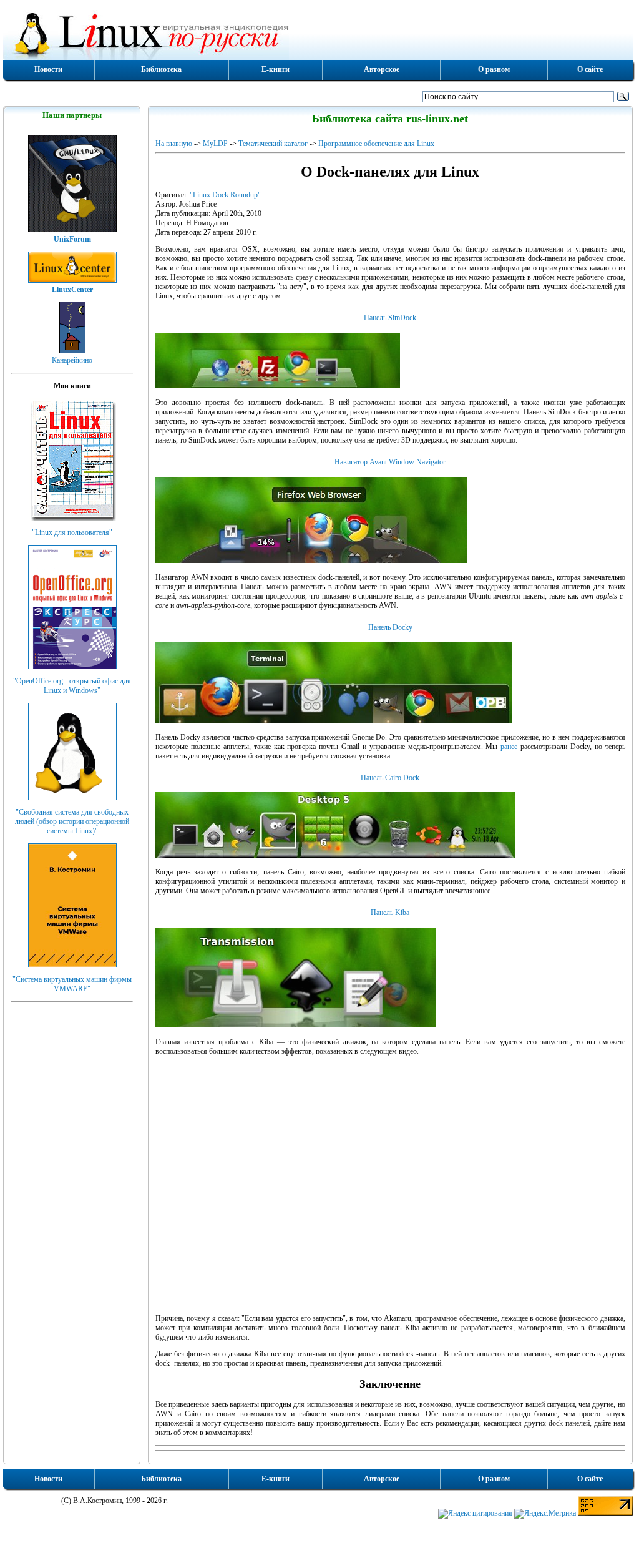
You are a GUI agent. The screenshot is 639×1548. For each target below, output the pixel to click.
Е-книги (275, 69)
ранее (508, 746)
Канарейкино (72, 360)
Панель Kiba (390, 912)
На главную (173, 143)
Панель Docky (390, 627)
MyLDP (215, 143)
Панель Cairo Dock (390, 777)
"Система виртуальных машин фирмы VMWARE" (72, 984)
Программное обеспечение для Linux (376, 143)
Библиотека (161, 69)
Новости (48, 69)
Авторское (381, 69)
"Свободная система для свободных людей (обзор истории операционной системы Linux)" (72, 821)
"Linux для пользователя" (72, 532)
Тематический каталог (273, 143)
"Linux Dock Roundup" (225, 194)
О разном (494, 69)
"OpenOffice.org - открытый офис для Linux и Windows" (72, 686)
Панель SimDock (390, 317)
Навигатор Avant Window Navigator (390, 462)
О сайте (590, 69)
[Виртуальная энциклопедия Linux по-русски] (318, 33)
